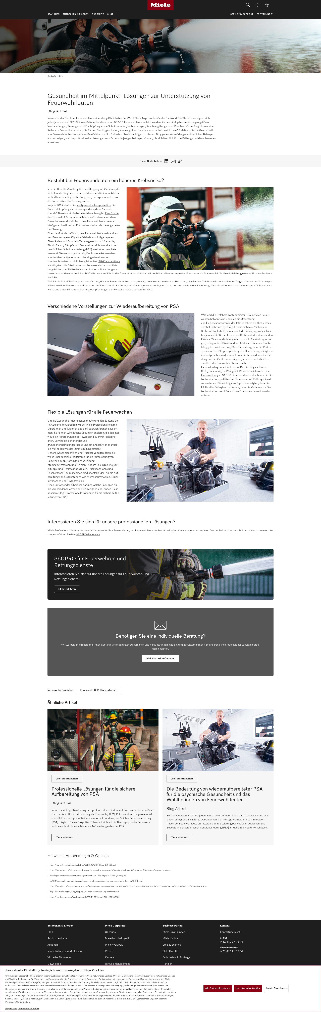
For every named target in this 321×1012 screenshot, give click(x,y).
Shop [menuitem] (110, 14)
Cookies (35, 1008)
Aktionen (52, 945)
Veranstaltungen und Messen (64, 951)
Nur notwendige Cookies (248, 988)
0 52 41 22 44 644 (231, 942)
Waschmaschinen (67, 453)
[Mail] (173, 161)
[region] (160, 988)
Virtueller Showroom (59, 957)
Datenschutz (24, 1008)
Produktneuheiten (57, 938)
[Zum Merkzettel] (267, 5)
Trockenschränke (98, 469)
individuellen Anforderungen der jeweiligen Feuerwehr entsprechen (83, 437)
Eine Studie (112, 213)
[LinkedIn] (166, 161)
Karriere (109, 957)
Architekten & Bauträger (177, 957)
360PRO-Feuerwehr (88, 534)
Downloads (54, 964)
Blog (50, 932)
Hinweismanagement (117, 964)
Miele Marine (170, 938)
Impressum (11, 1008)
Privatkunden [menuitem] (265, 14)
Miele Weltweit (114, 945)
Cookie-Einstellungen (276, 988)
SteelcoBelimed (172, 945)
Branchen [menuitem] (53, 14)
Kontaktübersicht (230, 932)
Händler (167, 964)
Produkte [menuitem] (98, 14)
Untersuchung (209, 375)
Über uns (110, 932)
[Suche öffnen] (248, 5)
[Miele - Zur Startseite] (160, 5)
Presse (109, 951)
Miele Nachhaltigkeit (117, 938)
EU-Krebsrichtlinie (109, 261)
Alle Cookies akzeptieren (217, 988)
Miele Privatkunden (174, 932)
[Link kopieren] (180, 161)
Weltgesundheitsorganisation (94, 205)
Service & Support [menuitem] (241, 14)
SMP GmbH (170, 951)
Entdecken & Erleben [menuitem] (76, 14)
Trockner (88, 453)
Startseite (51, 76)
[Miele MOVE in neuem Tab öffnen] (257, 5)
